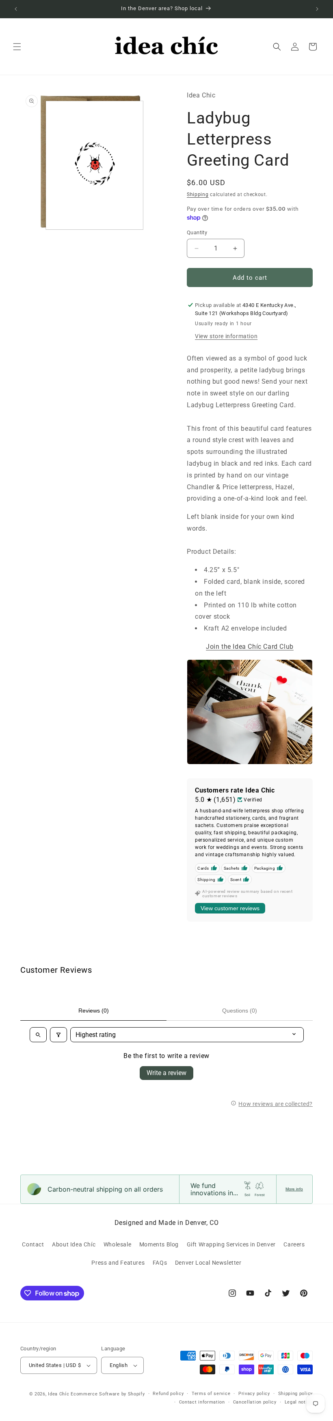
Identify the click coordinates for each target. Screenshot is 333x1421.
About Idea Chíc (73, 1244)
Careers (294, 1244)
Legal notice (299, 1402)
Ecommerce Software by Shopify (108, 1394)
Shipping (198, 194)
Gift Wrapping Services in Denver (231, 1244)
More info (294, 1189)
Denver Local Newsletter (208, 1262)
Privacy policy (254, 1393)
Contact (33, 1244)
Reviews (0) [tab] (93, 1010)
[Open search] (38, 1034)
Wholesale (117, 1244)
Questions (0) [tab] (239, 1010)
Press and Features (118, 1262)
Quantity (197, 232)
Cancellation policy (255, 1402)
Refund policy (168, 1393)
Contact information (202, 1402)
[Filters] (58, 1034)
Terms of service (211, 1393)
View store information (226, 336)
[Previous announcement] (16, 9)
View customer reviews (230, 908)
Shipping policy (295, 1393)
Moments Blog (159, 1244)
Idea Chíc (58, 1394)
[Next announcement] (317, 9)
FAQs (160, 1262)
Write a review (166, 1073)
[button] (17, 47)
